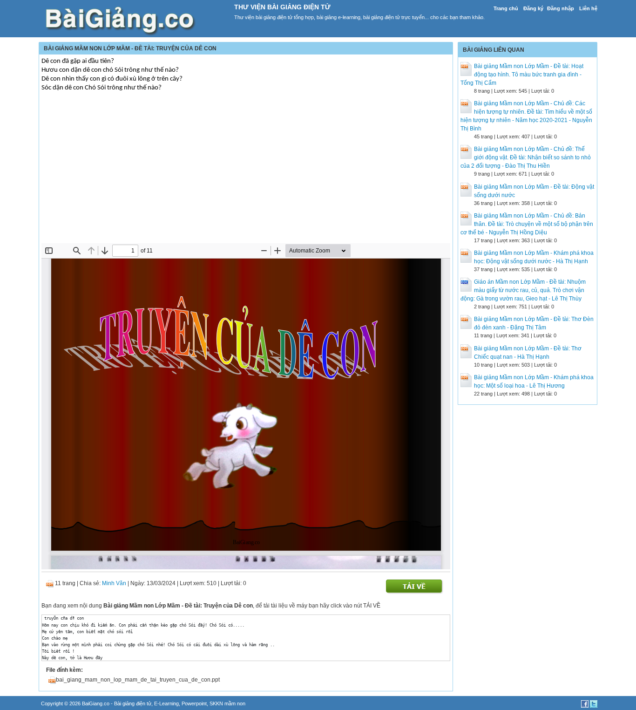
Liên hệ (588, 8)
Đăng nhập (560, 8)
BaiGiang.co (95, 703)
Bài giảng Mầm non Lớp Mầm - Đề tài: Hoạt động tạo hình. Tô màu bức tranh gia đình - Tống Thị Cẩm (521, 74)
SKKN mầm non (227, 703)
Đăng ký (533, 8)
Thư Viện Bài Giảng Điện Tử (282, 7)
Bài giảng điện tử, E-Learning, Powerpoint (160, 703)
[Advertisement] (245, 173)
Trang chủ (506, 8)
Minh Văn (114, 583)
